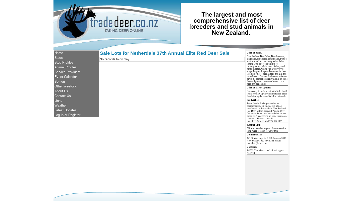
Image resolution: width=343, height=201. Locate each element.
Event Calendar (65, 77)
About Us (61, 91)
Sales (58, 58)
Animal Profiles (65, 67)
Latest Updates (65, 110)
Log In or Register (67, 115)
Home (58, 53)
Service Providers (67, 72)
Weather (60, 105)
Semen (59, 81)
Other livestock (65, 86)
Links (58, 101)
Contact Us (62, 96)
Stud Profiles (63, 62)
